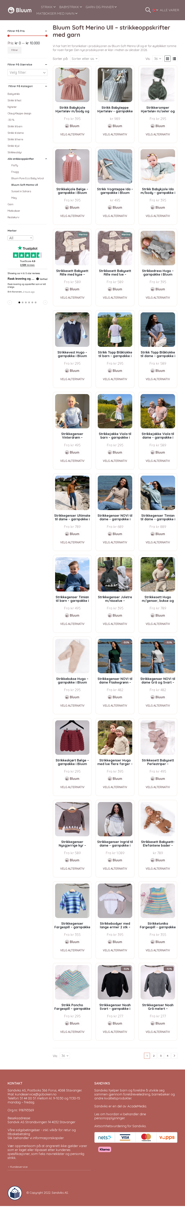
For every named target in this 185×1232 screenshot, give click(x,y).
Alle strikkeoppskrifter (21, 159)
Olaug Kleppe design (19, 113)
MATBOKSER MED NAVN (55, 13)
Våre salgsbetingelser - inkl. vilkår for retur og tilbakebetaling (42, 1132)
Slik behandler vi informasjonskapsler (36, 1138)
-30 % (11, 120)
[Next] (174, 1056)
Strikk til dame (16, 133)
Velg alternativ (72, 134)
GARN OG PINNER (100, 7)
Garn (10, 204)
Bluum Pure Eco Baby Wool (27, 178)
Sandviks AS (60, 1192)
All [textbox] (11, 238)
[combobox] (20, 237)
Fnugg (15, 172)
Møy (14, 197)
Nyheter (12, 107)
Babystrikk (14, 94)
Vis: (147, 59)
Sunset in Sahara (21, 191)
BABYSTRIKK (69, 7)
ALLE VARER (169, 10)
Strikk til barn (15, 126)
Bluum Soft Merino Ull (24, 184)
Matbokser (14, 210)
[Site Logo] (20, 10)
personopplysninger (109, 1118)
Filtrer (14, 50)
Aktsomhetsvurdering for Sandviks (120, 1126)
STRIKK (47, 7)
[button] (148, 10)
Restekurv (13, 217)
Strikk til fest (14, 100)
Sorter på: (60, 59)
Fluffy (14, 165)
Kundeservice (19, 1167)
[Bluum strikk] (72, 126)
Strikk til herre (15, 139)
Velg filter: (18, 72)
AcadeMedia (136, 1106)
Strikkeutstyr (15, 152)
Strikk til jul (13, 146)
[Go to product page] (72, 85)
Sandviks (101, 1090)
